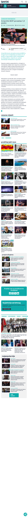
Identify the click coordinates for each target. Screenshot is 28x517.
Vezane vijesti (14, 75)
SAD (3, 137)
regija (18, 316)
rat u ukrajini (12, 316)
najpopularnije (8, 356)
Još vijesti (13, 395)
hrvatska (4, 316)
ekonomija (8, 137)
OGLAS (14, 13)
